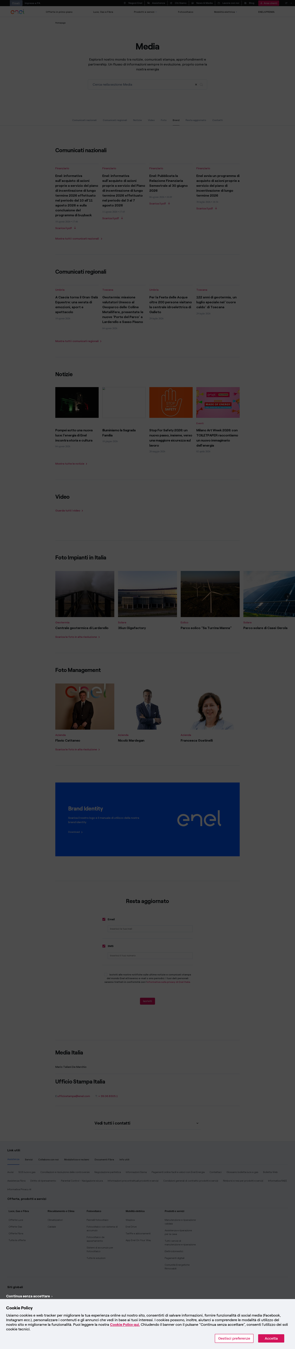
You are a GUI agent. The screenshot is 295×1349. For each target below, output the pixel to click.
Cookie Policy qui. (125, 1324)
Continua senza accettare (28, 1296)
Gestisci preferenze (234, 1338)
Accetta (271, 1338)
